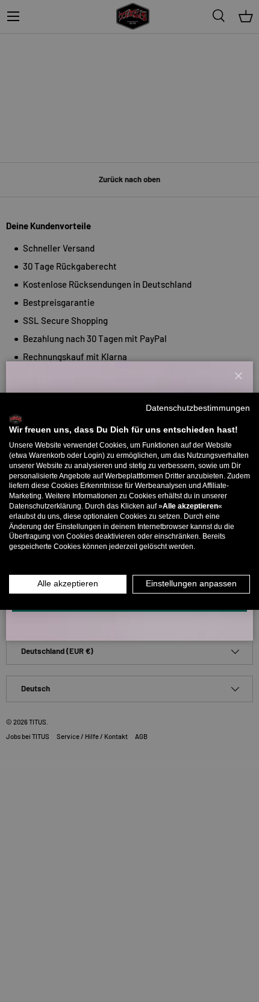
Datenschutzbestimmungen (198, 407)
